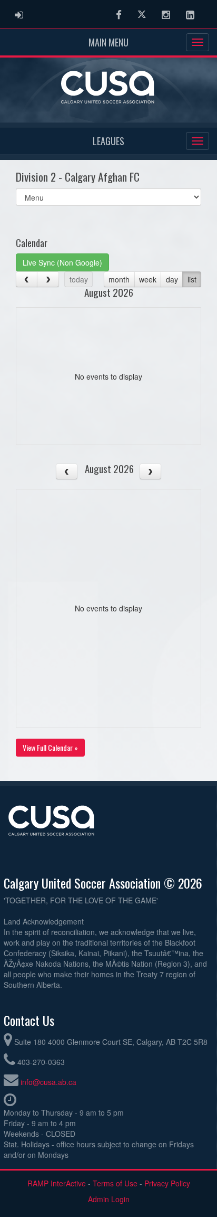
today (79, 279)
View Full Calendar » (50, 747)
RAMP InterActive (56, 1183)
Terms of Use (115, 1183)
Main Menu (108, 42)
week (147, 279)
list (192, 279)
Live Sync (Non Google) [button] (62, 262)
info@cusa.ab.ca (48, 1082)
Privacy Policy (167, 1183)
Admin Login (109, 1199)
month (119, 279)
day (172, 279)
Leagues (108, 141)
